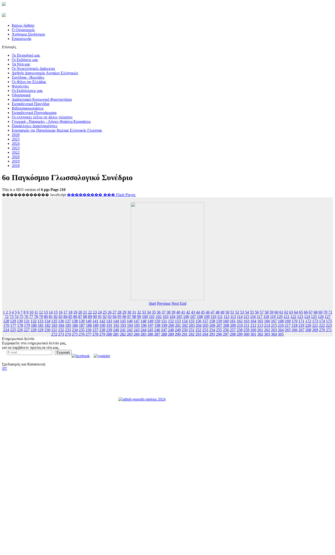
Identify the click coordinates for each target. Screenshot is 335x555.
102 (159, 317)
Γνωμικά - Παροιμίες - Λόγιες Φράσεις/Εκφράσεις (51, 121)
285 (143, 334)
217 (288, 325)
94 (114, 317)
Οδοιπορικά (21, 95)
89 (90, 317)
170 (294, 321)
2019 (16, 161)
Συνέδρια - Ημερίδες (28, 77)
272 (54, 334)
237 (95, 330)
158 (212, 321)
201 (178, 325)
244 (143, 330)
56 (257, 312)
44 (198, 312)
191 (109, 325)
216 (281, 325)
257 (233, 330)
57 (262, 312)
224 (6, 330)
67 (311, 312)
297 (226, 334)
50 (227, 312)
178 (20, 325)
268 (308, 330)
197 (151, 325)
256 (226, 330)
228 (34, 330)
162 (240, 321)
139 (82, 321)
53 (242, 312)
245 (150, 330)
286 (150, 334)
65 (301, 312)
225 (13, 330)
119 (273, 317)
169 (288, 321)
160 (226, 321)
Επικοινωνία (21, 39)
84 (65, 317)
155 (191, 321)
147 (137, 321)
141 (95, 321)
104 (172, 317)
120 (280, 317)
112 (226, 317)
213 (260, 325)
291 (185, 334)
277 (88, 334)
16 (61, 312)
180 (34, 325)
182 (48, 325)
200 (171, 325)
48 (217, 312)
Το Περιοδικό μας (26, 55)
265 (288, 330)
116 (253, 317)
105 (179, 317)
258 (240, 330)
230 (47, 330)
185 (68, 325)
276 (82, 334)
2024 (16, 143)
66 (306, 312)
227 (27, 330)
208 (226, 325)
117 (259, 317)
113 (233, 317)
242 (130, 330)
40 (178, 312)
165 (260, 321)
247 (164, 330)
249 (178, 330)
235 (82, 330)
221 (315, 325)
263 (274, 330)
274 (68, 334)
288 (164, 334)
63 (291, 312)
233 (68, 330)
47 (213, 312)
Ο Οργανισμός (23, 30)
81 (51, 317)
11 (36, 312)
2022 (16, 152)
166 (267, 321)
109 (207, 317)
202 (185, 325)
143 (109, 321)
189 (96, 325)
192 (116, 325)
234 (75, 330)
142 (102, 321)
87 (80, 317)
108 (200, 317)
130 (20, 321)
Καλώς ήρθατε (23, 25)
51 (232, 312)
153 (178, 321)
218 (294, 325)
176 (6, 325)
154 (185, 321)
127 (328, 317)
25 (105, 312)
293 (198, 334)
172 (308, 321)
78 (36, 317)
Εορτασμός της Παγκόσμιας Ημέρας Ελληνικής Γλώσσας (57, 130)
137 (68, 321)
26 (110, 312)
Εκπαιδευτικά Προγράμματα (34, 113)
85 (70, 317)
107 (193, 317)
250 (185, 330)
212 (253, 325)
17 (65, 312)
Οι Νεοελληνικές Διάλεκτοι (33, 68)
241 (123, 330)
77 (31, 317)
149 (150, 321)
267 (301, 330)
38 (168, 312)
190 (102, 325)
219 (301, 325)
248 (171, 330)
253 (205, 330)
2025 (16, 139)
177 (13, 325)
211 (246, 325)
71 (330, 312)
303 (267, 334)
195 (137, 325)
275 (75, 334)
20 (80, 312)
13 (46, 312)
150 (157, 321)
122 (293, 317)
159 (219, 321)
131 (27, 321)
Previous (163, 303)
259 (246, 330)
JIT (4, 368)
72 (7, 317)
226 (20, 330)
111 (220, 317)
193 (123, 325)
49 (222, 312)
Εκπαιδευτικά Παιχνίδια (30, 104)
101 (152, 317)
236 (88, 330)
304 (274, 334)
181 (41, 325)
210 (240, 325)
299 (240, 334)
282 (123, 334)
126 (321, 317)
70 (325, 312)
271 (329, 330)
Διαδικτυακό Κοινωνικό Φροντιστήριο (42, 99)
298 (233, 334)
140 (88, 321)
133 (40, 321)
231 (54, 330)
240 (116, 330)
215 (274, 325)
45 (203, 312)
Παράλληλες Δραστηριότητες (34, 126)
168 (281, 321)
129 (13, 321)
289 (171, 334)
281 (116, 334)
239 (109, 330)
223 (329, 325)
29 (124, 312)
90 (95, 317)
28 (119, 312)
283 (130, 334)
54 (247, 312)
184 (61, 325)
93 (110, 317)
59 (271, 312)
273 (61, 334)
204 (199, 325)
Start (152, 303)
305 (281, 334)
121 (286, 317)
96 (124, 317)
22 (90, 312)
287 (157, 334)
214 (267, 325)
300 (246, 334)
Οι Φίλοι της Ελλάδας (29, 82)
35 (154, 312)
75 (21, 317)
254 (212, 330)
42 (188, 312)
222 (322, 325)
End (183, 303)
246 (157, 330)
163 (246, 321)
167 (274, 321)
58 (267, 312)
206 (212, 325)
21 (85, 312)
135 (54, 321)
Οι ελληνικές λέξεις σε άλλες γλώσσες (42, 117)
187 (82, 325)
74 (16, 317)
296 (219, 334)
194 (130, 325)
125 (314, 317)
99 (139, 317)
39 (173, 312)
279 (102, 334)
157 (205, 321)
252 (198, 330)
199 (164, 325)
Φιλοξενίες (20, 86)
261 (260, 330)
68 (316, 312)
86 (75, 317)
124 (307, 317)
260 (253, 330)
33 (144, 312)
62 (286, 312)
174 (322, 321)
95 (119, 317)
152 (171, 321)
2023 (16, 148)
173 (315, 321)
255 (219, 330)
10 (31, 312)
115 (246, 317)
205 (205, 325)
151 (164, 321)
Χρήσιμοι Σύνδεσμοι (28, 34)
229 (40, 330)
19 (75, 312)
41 (183, 312)
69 (320, 312)
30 (129, 312)
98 (134, 317)
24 (100, 312)
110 (213, 317)
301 (253, 334)
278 (95, 334)
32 (139, 312)
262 (267, 330)
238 (102, 330)
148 (143, 321)
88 (85, 317)
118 (266, 317)
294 (205, 334)
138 (75, 321)
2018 (16, 166)
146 (130, 321)
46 (208, 312)
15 (56, 312)
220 (308, 325)
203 (192, 325)
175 (329, 321)
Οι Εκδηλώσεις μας (27, 90)
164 (253, 321)
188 (89, 325)
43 (193, 312)
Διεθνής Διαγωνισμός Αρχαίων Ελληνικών (45, 73)
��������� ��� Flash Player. (101, 195)
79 (41, 317)
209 (233, 325)
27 (114, 312)
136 (61, 321)
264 (281, 330)
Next (175, 303)
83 (61, 317)
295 (212, 334)
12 (41, 312)
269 (315, 330)
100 (145, 317)
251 (191, 330)
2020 (16, 157)
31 (134, 312)
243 (137, 330)
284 (137, 334)
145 (123, 321)
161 (233, 321)
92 (105, 317)
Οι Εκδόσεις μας (25, 60)
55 (252, 312)
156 (198, 321)
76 (26, 317)
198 (157, 325)
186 (75, 325)
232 (61, 330)
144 (116, 321)
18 (70, 312)
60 (276, 312)
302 (260, 334)
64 (296, 312)
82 (56, 317)
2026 (16, 135)
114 (240, 317)
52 (237, 312)
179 (27, 325)
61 (281, 312)
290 (178, 334)
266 (294, 330)
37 (164, 312)
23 (95, 312)
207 (219, 325)
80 (46, 317)
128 (6, 321)
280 (109, 334)
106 (186, 317)
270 (322, 330)
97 (129, 317)
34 (149, 312)
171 (301, 321)
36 (159, 312)
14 (51, 312)
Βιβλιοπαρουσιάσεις (28, 108)
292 (191, 334)
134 (47, 321)
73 (11, 317)
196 (144, 325)
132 (34, 321)
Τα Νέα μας (21, 64)
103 (165, 317)
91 (100, 317)
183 (54, 325)
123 (300, 317)
